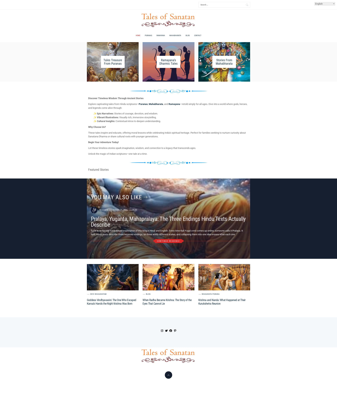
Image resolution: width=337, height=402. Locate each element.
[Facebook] (170, 331)
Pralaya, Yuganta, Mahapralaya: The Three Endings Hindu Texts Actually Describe (168, 221)
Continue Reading (168, 241)
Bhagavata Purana (211, 294)
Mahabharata (175, 35)
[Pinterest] (175, 331)
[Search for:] (224, 4)
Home (138, 35)
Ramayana (161, 35)
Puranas (148, 35)
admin (105, 210)
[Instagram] (162, 331)
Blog (188, 35)
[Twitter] (166, 331)
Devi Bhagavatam (98, 294)
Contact (197, 35)
